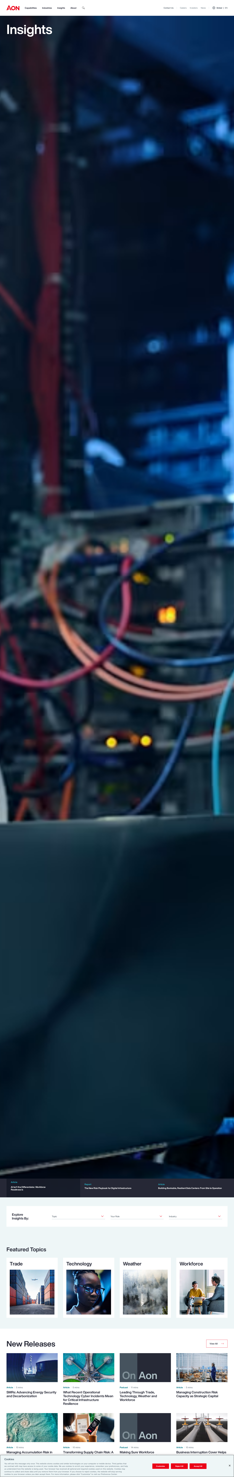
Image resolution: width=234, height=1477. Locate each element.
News (203, 7)
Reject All (179, 1466)
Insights (61, 8)
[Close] (230, 1466)
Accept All (198, 1466)
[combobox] (78, 1216)
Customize (160, 1466)
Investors (194, 7)
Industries (47, 8)
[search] (83, 7)
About (73, 8)
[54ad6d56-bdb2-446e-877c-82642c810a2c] (161, 1216)
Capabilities (31, 8)
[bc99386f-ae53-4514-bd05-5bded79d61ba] (102, 1216)
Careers (183, 7)
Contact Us (168, 7)
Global (222, 7)
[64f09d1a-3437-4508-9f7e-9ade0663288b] (219, 1216)
